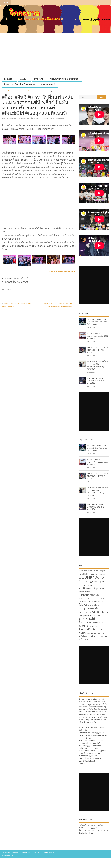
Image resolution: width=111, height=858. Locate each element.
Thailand (98, 630)
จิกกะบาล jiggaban (96, 732)
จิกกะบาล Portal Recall (97, 735)
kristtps (103, 598)
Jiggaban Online (94, 745)
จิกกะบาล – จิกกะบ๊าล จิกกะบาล (18, 84)
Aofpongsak (101, 570)
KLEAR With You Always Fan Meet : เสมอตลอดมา (97, 335)
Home (5, 2)
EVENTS (8, 79)
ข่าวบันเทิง (38, 79)
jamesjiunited (84, 592)
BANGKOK (83, 573)
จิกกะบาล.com (96, 758)
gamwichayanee (98, 581)
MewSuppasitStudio (86, 609)
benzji (81, 578)
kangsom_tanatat (85, 598)
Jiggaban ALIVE (93, 743)
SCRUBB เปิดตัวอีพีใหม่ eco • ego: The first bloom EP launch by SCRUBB (97, 365)
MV (96, 608)
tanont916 (87, 629)
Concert (84, 581)
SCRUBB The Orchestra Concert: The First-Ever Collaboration (97, 321)
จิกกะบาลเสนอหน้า (47, 84)
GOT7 (93, 584)
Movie (36, 118)
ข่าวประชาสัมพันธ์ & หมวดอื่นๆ (64, 79)
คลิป (81, 636)
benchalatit (100, 574)
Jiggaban (94, 761)
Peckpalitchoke (88, 622)
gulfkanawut (87, 588)
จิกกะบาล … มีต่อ (90, 722)
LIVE (80, 601)
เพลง (86, 639)
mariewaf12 (97, 601)
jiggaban (94, 748)
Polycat (101, 623)
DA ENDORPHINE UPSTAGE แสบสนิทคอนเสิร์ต (95, 380)
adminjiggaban (10, 118)
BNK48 (90, 577)
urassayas (98, 633)
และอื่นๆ (82, 763)
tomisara (91, 633)
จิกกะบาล (88, 636)
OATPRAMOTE (99, 611)
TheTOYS (82, 633)
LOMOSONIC (87, 601)
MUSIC (23, 79)
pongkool (83, 625)
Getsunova (84, 584)
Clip (100, 577)
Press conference (45, 118)
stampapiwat (93, 626)
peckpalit (87, 618)
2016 (81, 570)
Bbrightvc (92, 574)
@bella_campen (89, 571)
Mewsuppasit (89, 604)
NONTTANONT (84, 612)
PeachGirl (8, 289)
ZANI (104, 633)
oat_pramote (85, 615)
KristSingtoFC (96, 598)
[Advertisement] (55, 56)
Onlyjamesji (96, 615)
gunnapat (100, 588)
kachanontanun (89, 595)
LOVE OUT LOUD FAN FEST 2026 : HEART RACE (97, 350)
